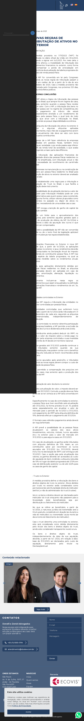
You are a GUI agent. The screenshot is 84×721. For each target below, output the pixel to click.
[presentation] (4, 583)
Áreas (28, 683)
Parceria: (54, 675)
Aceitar (28, 712)
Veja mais (41, 609)
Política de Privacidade (21, 706)
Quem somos (32, 680)
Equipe (29, 687)
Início (28, 677)
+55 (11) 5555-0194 (61, 6)
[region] (28, 702)
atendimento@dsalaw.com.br (21, 649)
